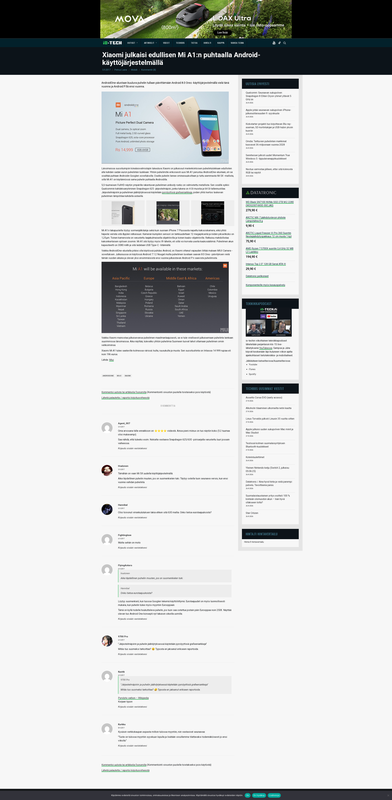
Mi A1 (119, 376)
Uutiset (131, 42)
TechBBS (180, 42)
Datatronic (262, 192)
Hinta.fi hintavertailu (254, 542)
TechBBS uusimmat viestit (265, 388)
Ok (247, 795)
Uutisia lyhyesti (257, 83)
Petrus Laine (121, 69)
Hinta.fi (207, 42)
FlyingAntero (125, 565)
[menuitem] (133, 42)
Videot (166, 42)
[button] (275, 42)
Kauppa (220, 42)
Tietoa (194, 42)
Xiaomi (128, 376)
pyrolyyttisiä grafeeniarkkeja (177, 192)
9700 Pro (123, 636)
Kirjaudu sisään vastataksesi (132, 448)
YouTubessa (265, 348)
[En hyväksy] (388, 795)
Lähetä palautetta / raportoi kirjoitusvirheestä (125, 397)
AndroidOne (108, 376)
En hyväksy (259, 795)
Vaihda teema (237, 42)
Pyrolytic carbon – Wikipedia (133, 697)
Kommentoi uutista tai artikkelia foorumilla (124, 392)
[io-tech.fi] (112, 42)
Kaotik (121, 671)
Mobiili (134, 69)
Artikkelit (149, 42)
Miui (111, 359)
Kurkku (122, 724)
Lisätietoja (274, 795)
